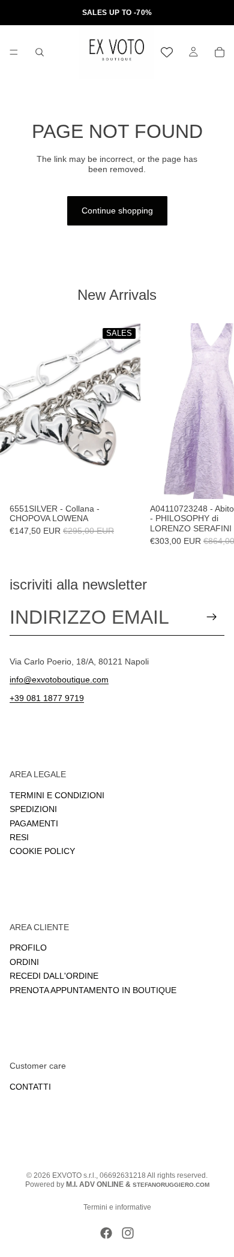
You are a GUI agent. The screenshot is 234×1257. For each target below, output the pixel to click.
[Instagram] (128, 1233)
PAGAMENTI (34, 823)
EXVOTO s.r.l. (74, 1175)
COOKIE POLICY (42, 851)
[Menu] (14, 52)
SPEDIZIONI (33, 809)
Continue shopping (117, 210)
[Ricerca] (39, 52)
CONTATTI (30, 1086)
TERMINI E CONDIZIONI (57, 794)
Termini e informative (117, 1207)
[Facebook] (106, 1233)
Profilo (28, 947)
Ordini (24, 961)
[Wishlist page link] (167, 52)
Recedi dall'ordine (54, 976)
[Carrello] (219, 52)
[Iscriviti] (211, 617)
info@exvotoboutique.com (59, 679)
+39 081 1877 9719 (47, 698)
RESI (19, 836)
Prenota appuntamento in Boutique (93, 989)
